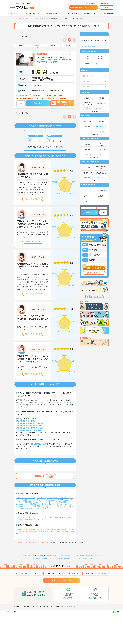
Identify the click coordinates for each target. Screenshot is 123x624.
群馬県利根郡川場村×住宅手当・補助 (29, 426)
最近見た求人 (111, 13)
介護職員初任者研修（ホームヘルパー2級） (37, 529)
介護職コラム (89, 573)
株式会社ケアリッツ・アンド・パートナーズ (46, 502)
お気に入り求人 (91, 13)
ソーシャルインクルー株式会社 (39, 500)
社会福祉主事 (23, 531)
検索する (89, 212)
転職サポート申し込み (61, 580)
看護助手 (48, 555)
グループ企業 (59, 606)
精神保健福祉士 (33, 531)
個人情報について (75, 573)
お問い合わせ (102, 573)
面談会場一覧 (53, 13)
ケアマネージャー (33, 517)
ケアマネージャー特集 (23, 468)
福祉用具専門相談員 (70, 558)
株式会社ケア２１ (50, 504)
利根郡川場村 (89, 46)
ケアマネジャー (58, 555)
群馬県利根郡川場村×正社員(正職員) (28, 430)
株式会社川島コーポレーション (44, 506)
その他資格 (65, 531)
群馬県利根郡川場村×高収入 (26, 421)
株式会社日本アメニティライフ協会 (58, 498)
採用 (52, 606)
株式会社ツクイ (41, 498)
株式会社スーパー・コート (34, 508)
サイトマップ (36, 573)
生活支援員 (82, 558)
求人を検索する (72, 13)
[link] (21, 45)
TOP (15, 13)
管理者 (43, 519)
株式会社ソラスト (24, 504)
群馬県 (34, 167)
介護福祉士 (19, 529)
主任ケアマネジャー (47, 517)
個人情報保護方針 (69, 606)
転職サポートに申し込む (83, 7)
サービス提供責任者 (86, 555)
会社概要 (26, 606)
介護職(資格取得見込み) (59, 529)
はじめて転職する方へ (94, 273)
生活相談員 (57, 517)
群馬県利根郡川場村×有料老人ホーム (29, 428)
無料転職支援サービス (38, 444)
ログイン (107, 7)
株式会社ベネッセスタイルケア (25, 498)
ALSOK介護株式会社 (25, 502)
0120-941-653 (36, 594)
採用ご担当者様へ (22, 573)
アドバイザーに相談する (32, 199)
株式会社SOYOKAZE (56, 500)
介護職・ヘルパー (21, 517)
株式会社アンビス (60, 506)
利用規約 (62, 573)
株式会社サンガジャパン (26, 506)
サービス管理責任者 (55, 558)
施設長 (21, 519)
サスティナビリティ (43, 606)
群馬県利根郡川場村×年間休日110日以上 (30, 423)
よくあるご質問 (50, 573)
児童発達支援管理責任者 (31, 519)
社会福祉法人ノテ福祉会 (50, 508)
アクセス (33, 606)
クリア (103, 212)
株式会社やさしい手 (37, 504)
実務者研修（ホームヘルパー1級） (49, 531)
